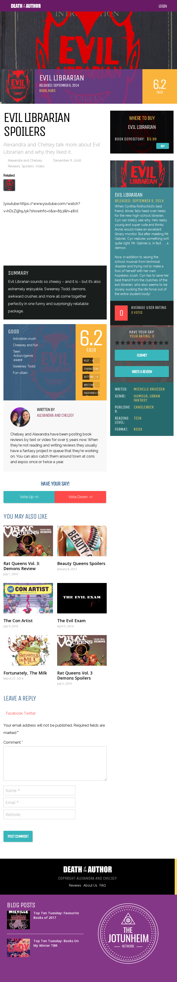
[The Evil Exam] (82, 598)
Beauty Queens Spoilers (81, 563)
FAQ (103, 885)
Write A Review (142, 371)
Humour (141, 396)
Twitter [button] (30, 713)
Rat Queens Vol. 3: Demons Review (21, 566)
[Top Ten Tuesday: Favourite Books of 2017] (18, 920)
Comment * (13, 742)
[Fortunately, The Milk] (28, 650)
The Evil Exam (71, 620)
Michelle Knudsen (149, 389)
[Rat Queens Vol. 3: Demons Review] (28, 541)
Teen (138, 418)
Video (39, 166)
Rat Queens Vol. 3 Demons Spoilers (74, 675)
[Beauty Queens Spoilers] (82, 541)
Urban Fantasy (147, 398)
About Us (90, 885)
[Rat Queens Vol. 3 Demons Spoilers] (82, 650)
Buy (163, 146)
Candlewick (144, 407)
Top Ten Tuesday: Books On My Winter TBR (56, 943)
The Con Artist (18, 620)
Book (42, 90)
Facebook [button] (15, 713)
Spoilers (28, 166)
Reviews (14, 166)
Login (163, 6)
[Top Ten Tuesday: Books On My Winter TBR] (18, 948)
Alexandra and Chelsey (25, 160)
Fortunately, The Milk (25, 673)
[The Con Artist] (28, 598)
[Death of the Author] (25, 7)
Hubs (51, 90)
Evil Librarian (128, 195)
